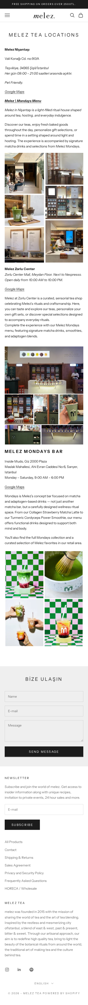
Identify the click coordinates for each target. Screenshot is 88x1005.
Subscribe (22, 825)
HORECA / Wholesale (21, 888)
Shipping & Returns (19, 857)
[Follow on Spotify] (31, 969)
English (41, 983)
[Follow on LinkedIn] (19, 969)
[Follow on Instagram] (7, 969)
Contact (10, 850)
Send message (44, 751)
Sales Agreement (18, 865)
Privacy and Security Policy (24, 873)
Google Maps (14, 487)
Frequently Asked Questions (26, 881)
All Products (14, 842)
